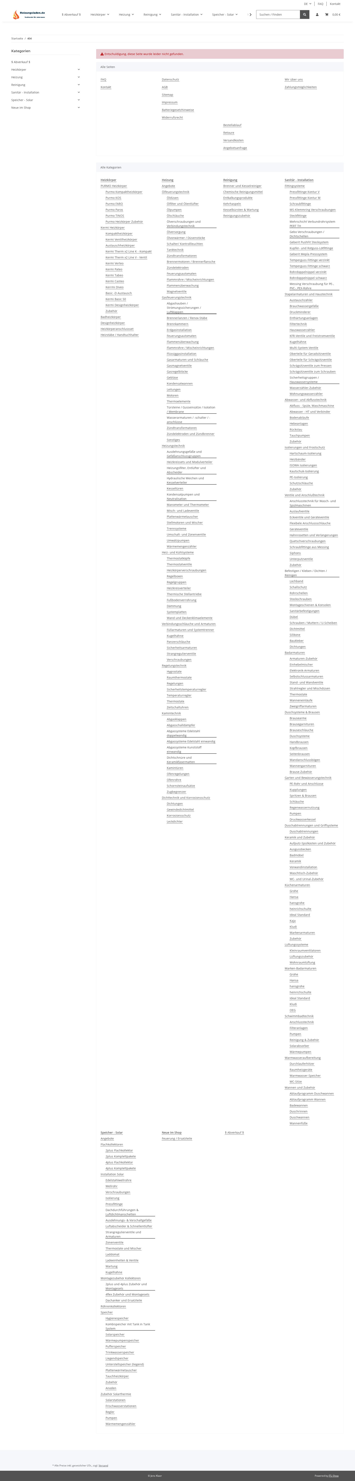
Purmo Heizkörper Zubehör (124, 222)
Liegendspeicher (117, 1358)
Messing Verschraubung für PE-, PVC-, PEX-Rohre (312, 286)
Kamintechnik (171, 713)
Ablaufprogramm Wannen (308, 1099)
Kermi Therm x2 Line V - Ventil (126, 257)
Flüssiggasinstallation (181, 354)
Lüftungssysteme (296, 944)
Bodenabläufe (299, 418)
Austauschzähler (301, 300)
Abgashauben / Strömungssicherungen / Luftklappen (184, 307)
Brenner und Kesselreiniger (242, 186)
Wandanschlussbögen (305, 760)
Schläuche (297, 801)
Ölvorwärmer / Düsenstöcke (186, 238)
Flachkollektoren (112, 1144)
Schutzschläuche (301, 483)
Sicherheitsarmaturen (182, 648)
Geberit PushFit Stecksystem (309, 242)
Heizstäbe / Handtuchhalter (120, 335)
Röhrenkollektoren (113, 1306)
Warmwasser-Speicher (305, 1076)
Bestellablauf (232, 125)
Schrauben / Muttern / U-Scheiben (313, 623)
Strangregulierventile (181, 654)
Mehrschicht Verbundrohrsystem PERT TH (312, 224)
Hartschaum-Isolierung (305, 453)
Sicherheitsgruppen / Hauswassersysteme (304, 380)
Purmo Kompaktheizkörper (124, 192)
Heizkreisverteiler (179, 588)
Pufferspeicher (116, 1346)
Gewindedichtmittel (180, 809)
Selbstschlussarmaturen (306, 676)
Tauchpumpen (300, 435)
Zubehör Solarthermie (116, 1394)
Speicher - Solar (22, 100)
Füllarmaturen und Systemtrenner (190, 630)
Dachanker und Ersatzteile (124, 1300)
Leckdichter (175, 821)
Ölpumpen (174, 210)
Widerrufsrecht (172, 117)
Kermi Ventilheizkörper (121, 239)
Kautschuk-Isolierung (304, 471)
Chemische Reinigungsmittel (243, 192)
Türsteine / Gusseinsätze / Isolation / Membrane (191, 409)
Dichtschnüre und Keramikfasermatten (181, 760)
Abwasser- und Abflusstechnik (305, 400)
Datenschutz (170, 79)
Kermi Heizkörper (113, 227)
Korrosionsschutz (179, 815)
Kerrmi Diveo (114, 287)
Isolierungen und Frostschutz (305, 447)
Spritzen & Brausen (303, 796)
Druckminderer (300, 312)
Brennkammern (177, 324)
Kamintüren (175, 768)
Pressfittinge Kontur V (304, 192)
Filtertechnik (298, 324)
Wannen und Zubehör (300, 1087)
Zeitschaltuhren (178, 707)
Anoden (111, 1388)
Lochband (296, 581)
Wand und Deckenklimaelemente (189, 618)
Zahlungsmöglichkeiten (301, 87)
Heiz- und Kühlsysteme (178, 552)
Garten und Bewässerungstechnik (308, 778)
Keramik (295, 861)
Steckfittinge (298, 216)
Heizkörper (18, 69)
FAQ (320, 4)
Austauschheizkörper (120, 245)
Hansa (294, 897)
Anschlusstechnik (302, 1022)
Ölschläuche (175, 216)
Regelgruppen (176, 582)
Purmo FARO (114, 204)
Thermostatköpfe (178, 558)
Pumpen (295, 813)
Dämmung (174, 606)
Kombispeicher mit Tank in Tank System (128, 1326)
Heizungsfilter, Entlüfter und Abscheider (186, 470)
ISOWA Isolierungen (303, 465)
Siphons (295, 553)
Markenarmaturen (302, 933)
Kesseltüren (175, 488)
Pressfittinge (114, 1204)
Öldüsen (173, 198)
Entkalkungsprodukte (237, 198)
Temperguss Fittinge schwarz (310, 266)
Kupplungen (298, 790)
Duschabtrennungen (304, 831)
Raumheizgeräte (301, 1070)
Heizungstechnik (173, 446)
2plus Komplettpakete (121, 1156)
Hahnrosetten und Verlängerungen (314, 535)
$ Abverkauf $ (234, 1132)
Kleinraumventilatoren (305, 950)
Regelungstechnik (174, 665)
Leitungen (174, 389)
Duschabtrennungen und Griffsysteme (311, 825)
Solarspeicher (115, 1334)
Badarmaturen (295, 653)
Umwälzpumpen (178, 540)
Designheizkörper (113, 323)
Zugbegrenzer (176, 792)
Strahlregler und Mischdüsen (310, 688)
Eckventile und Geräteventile (309, 517)
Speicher (107, 1312)
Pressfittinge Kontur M (305, 198)
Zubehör (111, 311)
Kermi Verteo (114, 263)
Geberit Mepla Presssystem (308, 254)
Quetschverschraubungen (308, 541)
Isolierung (112, 1198)
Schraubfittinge (300, 204)
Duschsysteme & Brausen (302, 712)
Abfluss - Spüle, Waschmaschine (312, 406)
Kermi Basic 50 (116, 299)
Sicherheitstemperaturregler (186, 689)
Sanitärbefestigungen (304, 611)
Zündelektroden (178, 268)
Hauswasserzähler (302, 330)
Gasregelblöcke (177, 371)
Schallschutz (298, 587)
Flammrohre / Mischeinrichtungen (190, 279)
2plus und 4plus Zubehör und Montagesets (126, 1286)
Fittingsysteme (295, 186)
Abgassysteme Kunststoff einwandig (184, 749)
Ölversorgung (176, 232)
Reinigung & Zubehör (304, 1040)
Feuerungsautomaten (181, 273)
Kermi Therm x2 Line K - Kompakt (129, 251)
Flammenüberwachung (183, 285)
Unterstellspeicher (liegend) (125, 1364)
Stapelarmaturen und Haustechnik (308, 294)
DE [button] (306, 4)
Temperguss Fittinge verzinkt (310, 260)
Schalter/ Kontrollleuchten (185, 244)
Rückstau (296, 429)
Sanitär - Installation (25, 92)
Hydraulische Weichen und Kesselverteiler (185, 480)
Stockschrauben (301, 599)
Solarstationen (116, 1400)
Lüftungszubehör (301, 956)
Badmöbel (297, 855)
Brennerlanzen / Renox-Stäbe (187, 318)
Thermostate (175, 701)
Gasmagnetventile (179, 366)
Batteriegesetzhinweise (178, 110)
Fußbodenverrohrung (181, 600)
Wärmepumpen (300, 1052)
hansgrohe (297, 903)
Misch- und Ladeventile (183, 511)
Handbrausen (299, 742)
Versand (103, 1465)
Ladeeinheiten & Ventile (122, 1260)
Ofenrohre (174, 780)
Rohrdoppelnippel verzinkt (308, 272)
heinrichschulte (300, 909)
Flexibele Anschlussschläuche (310, 523)
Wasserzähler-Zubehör (305, 388)
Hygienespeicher (117, 1318)
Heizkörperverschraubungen (186, 570)
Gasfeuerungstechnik (176, 297)
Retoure (228, 133)
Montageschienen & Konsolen (310, 605)
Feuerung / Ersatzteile (177, 1138)
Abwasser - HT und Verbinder (310, 412)
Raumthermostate (179, 677)
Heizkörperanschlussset (117, 329)
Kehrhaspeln (232, 204)
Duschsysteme (300, 736)
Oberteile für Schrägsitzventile (311, 360)
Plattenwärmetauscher (182, 517)
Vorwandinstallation (303, 867)
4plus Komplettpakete (121, 1168)
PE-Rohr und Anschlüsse (306, 784)
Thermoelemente (178, 401)
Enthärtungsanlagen (304, 318)
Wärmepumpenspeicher (122, 1340)
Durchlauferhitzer (302, 1064)
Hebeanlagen (299, 423)
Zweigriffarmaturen (303, 706)
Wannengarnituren (303, 766)
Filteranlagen (299, 1028)
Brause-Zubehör (301, 772)
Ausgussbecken (300, 849)
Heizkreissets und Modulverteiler (189, 462)
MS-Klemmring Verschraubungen (313, 210)
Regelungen (175, 683)
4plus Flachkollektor (119, 1162)
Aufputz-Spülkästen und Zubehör (313, 843)
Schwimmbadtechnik (299, 1016)
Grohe (294, 891)
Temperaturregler (179, 695)
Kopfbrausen (299, 748)
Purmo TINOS (115, 216)
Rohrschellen (299, 593)
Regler (110, 1412)
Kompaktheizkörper (119, 233)
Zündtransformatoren (182, 256)
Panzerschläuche (178, 642)
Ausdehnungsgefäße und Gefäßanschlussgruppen (184, 454)
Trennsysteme (176, 528)
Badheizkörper (111, 317)
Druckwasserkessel (303, 819)
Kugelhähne (175, 636)
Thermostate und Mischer (123, 1248)
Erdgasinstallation (179, 330)
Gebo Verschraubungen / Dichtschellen (307, 234)
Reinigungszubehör (236, 216)
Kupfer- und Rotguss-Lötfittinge (311, 248)
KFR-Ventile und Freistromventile (312, 336)
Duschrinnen (299, 1111)
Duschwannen (299, 1117)
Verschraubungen (179, 660)
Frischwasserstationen (121, 1406)
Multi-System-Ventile (304, 348)
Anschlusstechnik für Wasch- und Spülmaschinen (313, 503)
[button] (317, 14)
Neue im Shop (21, 107)
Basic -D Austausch (119, 293)
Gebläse (172, 377)
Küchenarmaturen (297, 885)
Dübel (294, 617)
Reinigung (18, 85)
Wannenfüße (299, 1123)
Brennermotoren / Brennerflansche (191, 262)
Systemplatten (177, 612)
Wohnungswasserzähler (306, 394)
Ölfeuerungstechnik (175, 192)
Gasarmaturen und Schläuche (187, 360)
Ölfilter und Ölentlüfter (183, 204)
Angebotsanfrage (235, 148)
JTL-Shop (334, 1476)
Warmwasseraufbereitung (303, 1058)
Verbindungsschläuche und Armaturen (189, 624)
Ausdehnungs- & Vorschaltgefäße (129, 1220)
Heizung (17, 77)
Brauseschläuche (301, 730)
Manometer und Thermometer (188, 505)
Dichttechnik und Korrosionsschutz (186, 798)
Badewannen (299, 1105)
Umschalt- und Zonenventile (186, 534)
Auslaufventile (299, 511)
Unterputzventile (301, 559)
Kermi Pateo (114, 269)
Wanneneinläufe (301, 700)
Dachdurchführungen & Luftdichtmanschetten (122, 1212)
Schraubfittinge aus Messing (309, 547)
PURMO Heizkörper (114, 186)
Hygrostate (174, 671)
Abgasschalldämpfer (181, 725)
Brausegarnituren (302, 724)
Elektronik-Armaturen (304, 670)
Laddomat (112, 1254)
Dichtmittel (297, 629)
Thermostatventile (179, 564)
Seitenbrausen (300, 754)
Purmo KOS (113, 198)
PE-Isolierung (299, 477)
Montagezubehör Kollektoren (121, 1278)
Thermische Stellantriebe (184, 594)
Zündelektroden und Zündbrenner (190, 434)
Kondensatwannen (180, 383)
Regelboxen (175, 576)
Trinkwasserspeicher (120, 1352)
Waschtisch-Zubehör (304, 873)
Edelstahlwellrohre (118, 1180)
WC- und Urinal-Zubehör (307, 879)
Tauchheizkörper (117, 1376)
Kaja (293, 921)
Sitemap (167, 95)
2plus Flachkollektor (119, 1150)
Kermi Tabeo (114, 275)
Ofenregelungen (178, 774)
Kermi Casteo (115, 281)
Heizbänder (298, 459)
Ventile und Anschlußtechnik (304, 495)
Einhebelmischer (301, 664)
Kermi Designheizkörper (122, 305)
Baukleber (297, 641)
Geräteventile (299, 529)
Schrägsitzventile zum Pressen (311, 366)
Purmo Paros (114, 210)
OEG (293, 1010)
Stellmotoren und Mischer (185, 522)
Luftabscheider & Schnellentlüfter (129, 1226)
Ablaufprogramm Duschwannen (312, 1093)
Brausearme (298, 718)
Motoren (173, 395)
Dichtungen (175, 804)
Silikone (295, 635)
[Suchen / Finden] (304, 14)
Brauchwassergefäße (304, 306)
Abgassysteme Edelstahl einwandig (191, 741)
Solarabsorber (299, 1046)
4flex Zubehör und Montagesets (127, 1294)
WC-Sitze (296, 1081)
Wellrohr (112, 1186)
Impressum (170, 102)
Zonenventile (114, 1242)
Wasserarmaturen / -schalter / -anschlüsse (188, 420)
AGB (165, 87)
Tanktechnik (175, 250)
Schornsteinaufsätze (181, 786)
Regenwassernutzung (304, 807)
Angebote (168, 186)
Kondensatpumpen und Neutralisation (183, 496)
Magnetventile (177, 291)
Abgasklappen (176, 719)
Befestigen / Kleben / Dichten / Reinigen (306, 573)
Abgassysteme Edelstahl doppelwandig (183, 733)
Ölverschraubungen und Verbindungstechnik (184, 224)
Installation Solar (112, 1174)
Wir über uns (294, 79)
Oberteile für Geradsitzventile (310, 354)
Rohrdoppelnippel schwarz (308, 278)
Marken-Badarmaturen (300, 968)
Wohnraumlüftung (302, 962)
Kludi (293, 927)
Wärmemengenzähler (182, 546)
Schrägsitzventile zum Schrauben (313, 371)
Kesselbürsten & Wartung (241, 210)
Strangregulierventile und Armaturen (123, 1234)
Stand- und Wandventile (306, 682)
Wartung (112, 1266)
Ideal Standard (300, 915)
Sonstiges (173, 440)
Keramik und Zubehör (300, 837)
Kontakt (335, 4)
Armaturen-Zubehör (303, 658)
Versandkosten (233, 140)
